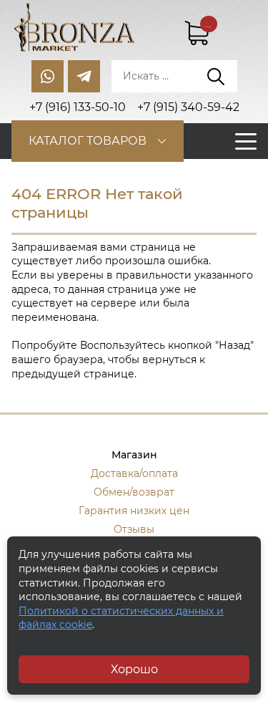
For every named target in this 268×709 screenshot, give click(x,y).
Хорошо (134, 669)
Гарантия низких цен (134, 510)
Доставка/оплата (134, 473)
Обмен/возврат (134, 492)
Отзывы (134, 529)
